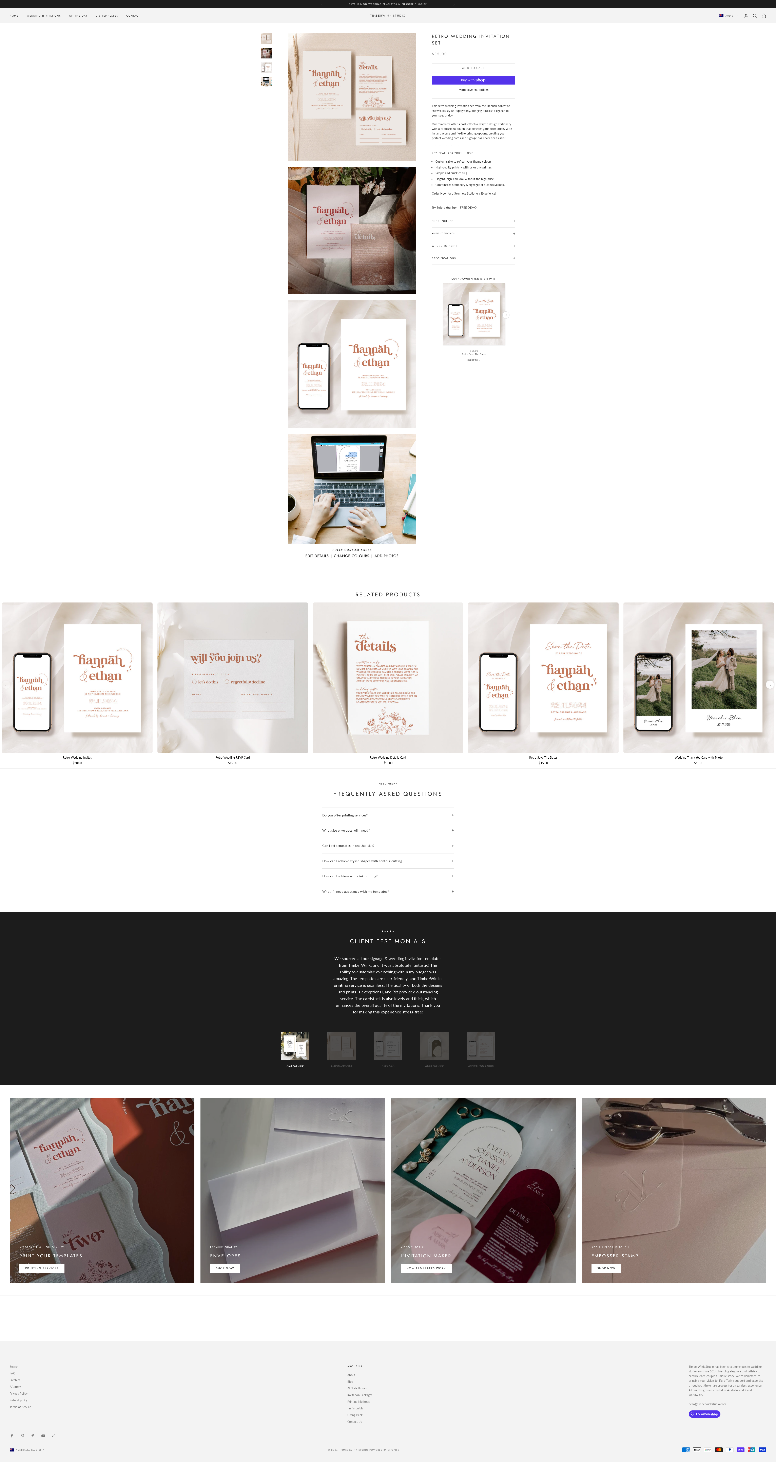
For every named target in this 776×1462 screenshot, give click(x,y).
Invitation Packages (359, 1395)
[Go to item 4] (266, 82)
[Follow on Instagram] (22, 1436)
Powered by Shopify (384, 1449)
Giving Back (355, 1415)
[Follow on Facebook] (12, 1436)
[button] (770, 685)
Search (14, 1366)
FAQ (12, 1373)
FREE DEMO (468, 207)
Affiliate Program (358, 1388)
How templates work (426, 1268)
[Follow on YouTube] (43, 1436)
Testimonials (355, 1408)
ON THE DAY (78, 16)
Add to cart (473, 68)
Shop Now (225, 1268)
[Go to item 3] (266, 67)
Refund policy (19, 1400)
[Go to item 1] (266, 38)
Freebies (15, 1380)
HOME (14, 16)
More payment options (473, 89)
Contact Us (354, 1421)
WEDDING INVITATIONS (44, 16)
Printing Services (42, 1268)
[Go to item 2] (266, 53)
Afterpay (15, 1386)
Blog (350, 1381)
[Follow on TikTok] (54, 1436)
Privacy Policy (18, 1393)
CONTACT (133, 16)
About (351, 1375)
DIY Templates (107, 16)
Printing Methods (358, 1401)
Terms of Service (20, 1407)
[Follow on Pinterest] (33, 1436)
